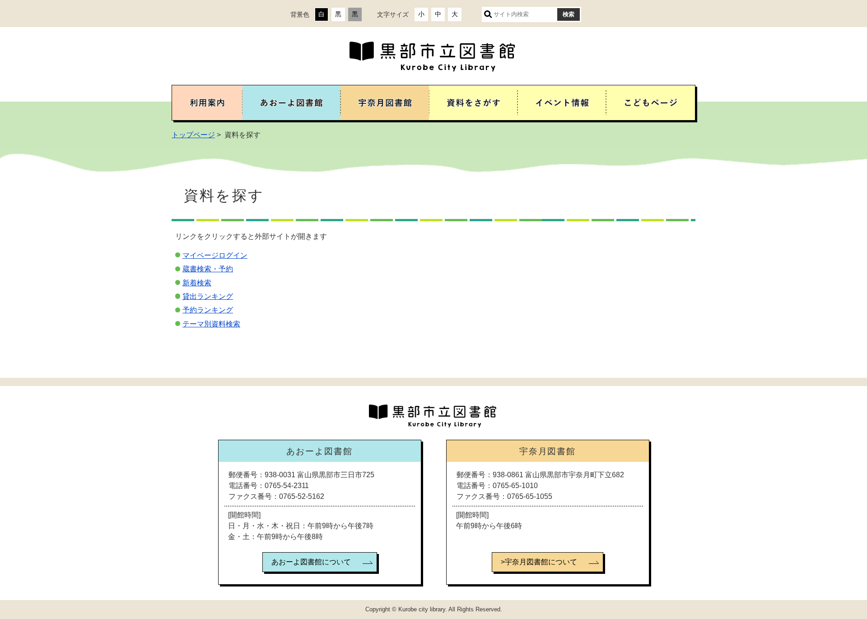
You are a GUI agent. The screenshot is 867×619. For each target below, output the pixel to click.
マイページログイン (214, 255)
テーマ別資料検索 (211, 324)
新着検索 (196, 283)
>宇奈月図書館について (539, 562)
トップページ (193, 135)
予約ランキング (207, 310)
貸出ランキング (207, 296)
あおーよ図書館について (311, 562)
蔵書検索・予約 (207, 269)
